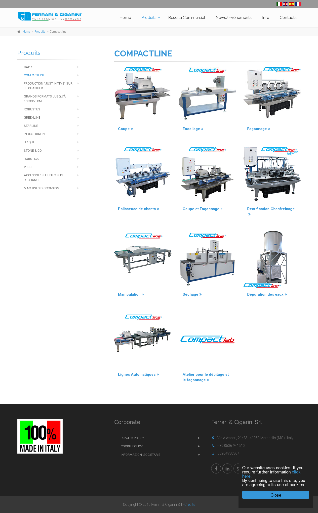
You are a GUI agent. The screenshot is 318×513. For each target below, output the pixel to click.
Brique (29, 142)
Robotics (31, 159)
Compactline (34, 75)
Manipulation (129, 294)
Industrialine (35, 134)
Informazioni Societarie (140, 455)
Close (276, 495)
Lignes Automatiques (137, 374)
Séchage (190, 294)
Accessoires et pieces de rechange (44, 177)
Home (125, 17)
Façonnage (257, 129)
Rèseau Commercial (186, 17)
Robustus (32, 109)
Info (265, 17)
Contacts (288, 17)
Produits (149, 17)
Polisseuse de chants (137, 209)
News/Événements (234, 17)
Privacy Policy (132, 438)
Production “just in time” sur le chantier (48, 86)
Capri (28, 67)
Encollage (191, 129)
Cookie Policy (132, 446)
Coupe (124, 129)
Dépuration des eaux (265, 294)
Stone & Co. (33, 150)
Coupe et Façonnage (201, 209)
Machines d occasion (41, 188)
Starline (31, 126)
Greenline (32, 117)
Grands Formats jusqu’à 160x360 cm (45, 98)
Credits (189, 505)
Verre (28, 167)
